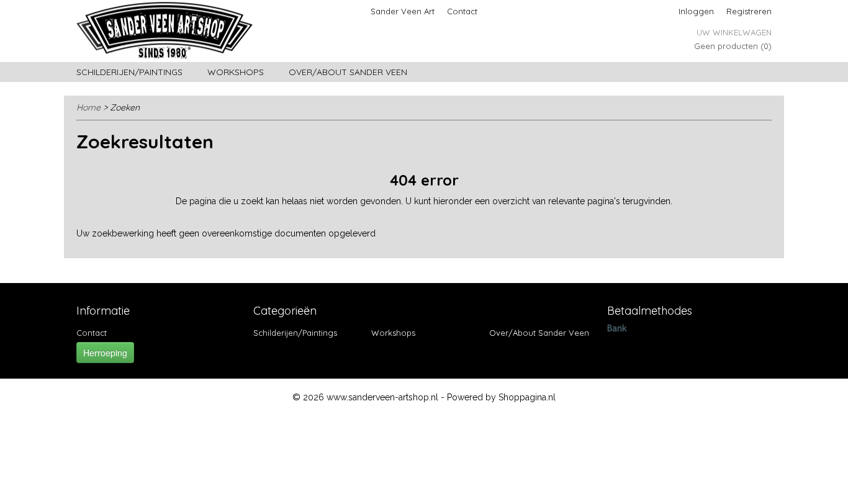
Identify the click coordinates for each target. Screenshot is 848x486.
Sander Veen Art (403, 11)
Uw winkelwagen (734, 32)
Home (88, 107)
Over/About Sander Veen (348, 72)
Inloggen (696, 11)
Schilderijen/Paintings (129, 72)
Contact (462, 11)
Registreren (749, 11)
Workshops (235, 72)
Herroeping (105, 352)
